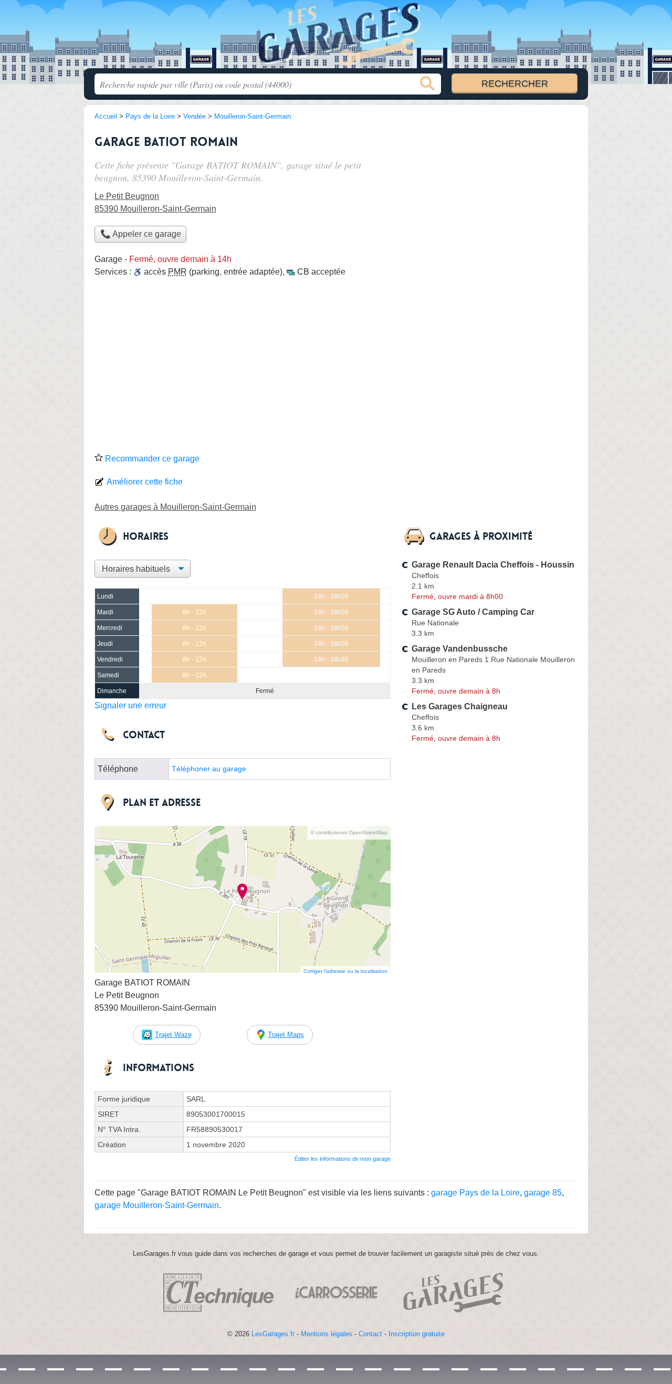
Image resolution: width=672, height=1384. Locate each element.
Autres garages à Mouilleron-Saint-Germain (175, 506)
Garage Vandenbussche (460, 648)
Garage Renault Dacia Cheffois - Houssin (493, 564)
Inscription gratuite (416, 1334)
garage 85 (543, 1192)
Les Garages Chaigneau (460, 706)
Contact (370, 1334)
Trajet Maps (286, 1035)
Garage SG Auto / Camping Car (473, 611)
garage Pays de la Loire (475, 1192)
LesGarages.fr (273, 1334)
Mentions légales (326, 1334)
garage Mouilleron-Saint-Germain (156, 1205)
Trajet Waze (173, 1035)
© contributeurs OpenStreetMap (348, 832)
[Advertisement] (336, 368)
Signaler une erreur (130, 705)
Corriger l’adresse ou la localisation (345, 971)
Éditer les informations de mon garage (343, 1159)
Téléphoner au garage (209, 769)
